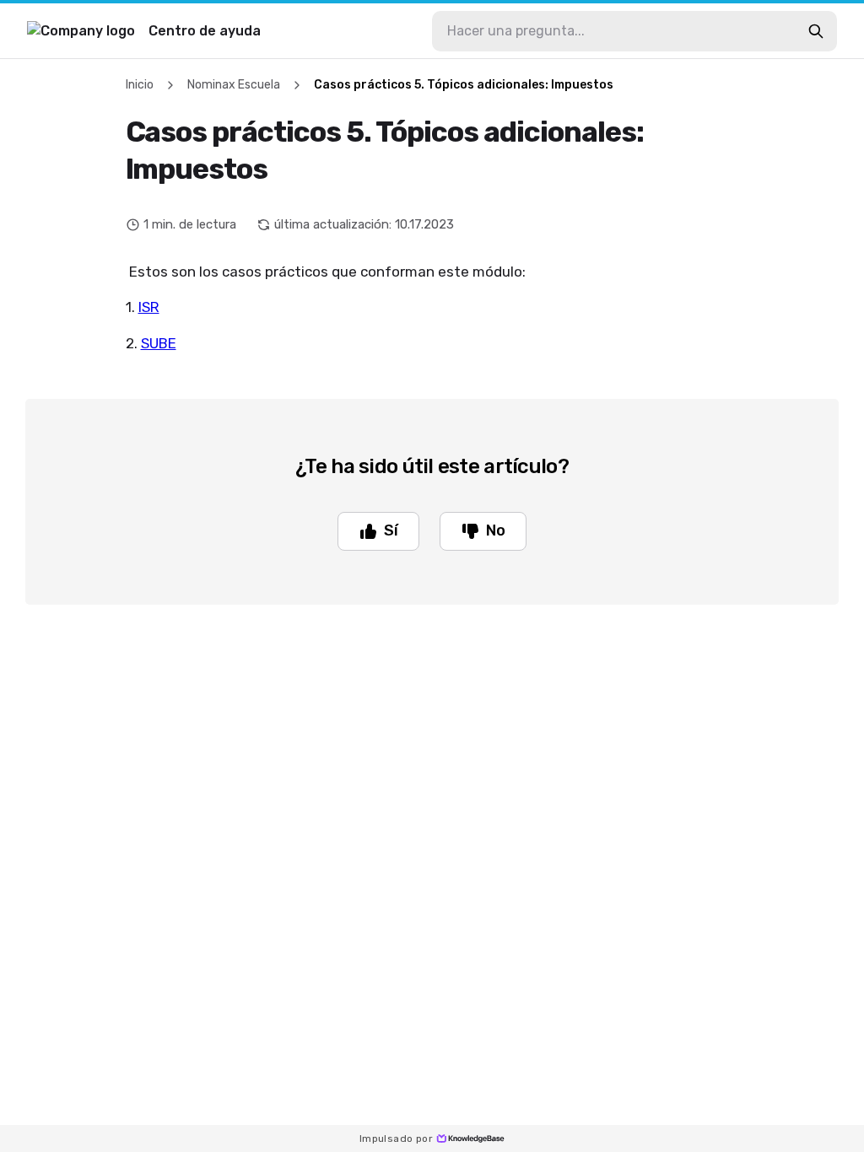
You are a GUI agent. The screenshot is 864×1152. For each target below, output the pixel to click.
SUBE (158, 343)
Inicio (140, 85)
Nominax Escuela (233, 85)
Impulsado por (396, 1138)
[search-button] (815, 31)
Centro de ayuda (204, 31)
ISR (148, 307)
